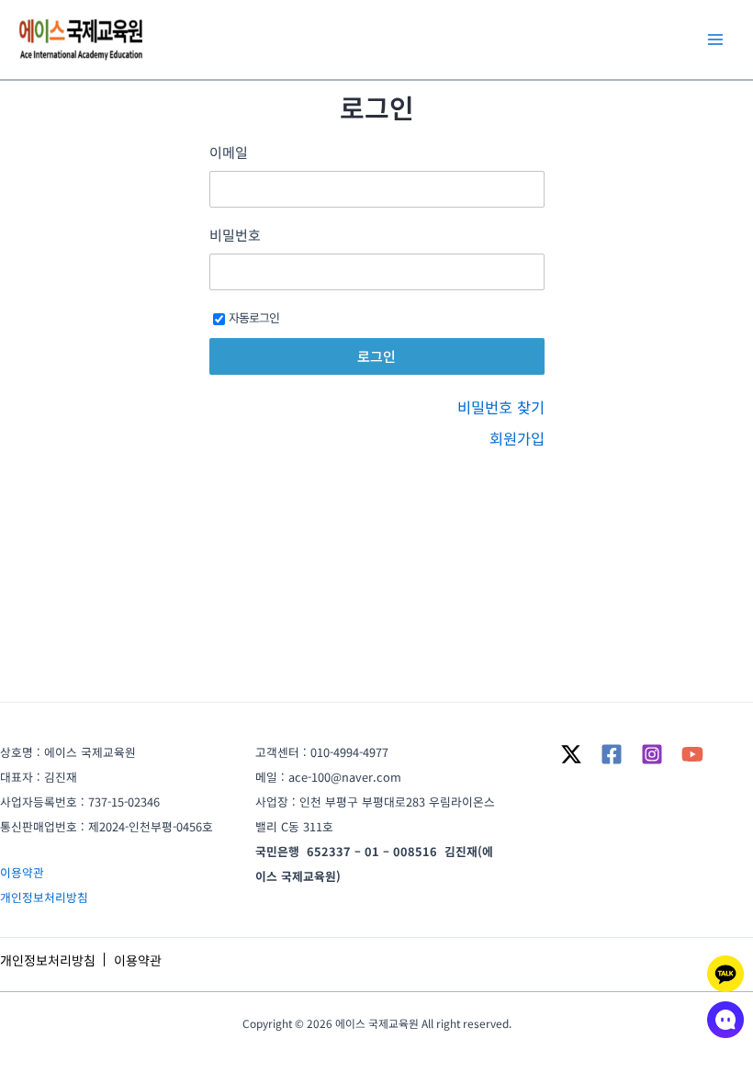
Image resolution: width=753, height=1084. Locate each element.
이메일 (228, 152)
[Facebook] (612, 754)
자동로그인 (254, 317)
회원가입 (517, 438)
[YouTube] (692, 754)
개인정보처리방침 (44, 897)
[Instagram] (652, 754)
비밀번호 (235, 235)
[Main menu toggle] (715, 40)
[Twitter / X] (571, 754)
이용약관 (22, 872)
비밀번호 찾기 (501, 407)
